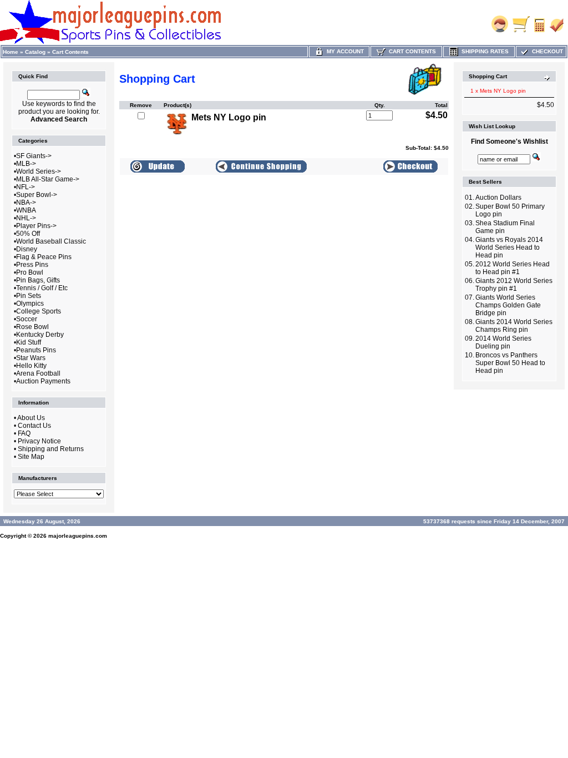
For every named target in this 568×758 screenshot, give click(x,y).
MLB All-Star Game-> (47, 179)
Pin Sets (28, 296)
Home (10, 52)
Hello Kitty (31, 366)
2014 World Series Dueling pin (503, 342)
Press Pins (32, 265)
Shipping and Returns (51, 449)
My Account (343, 51)
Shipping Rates (483, 51)
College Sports (38, 311)
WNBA (26, 210)
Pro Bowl (29, 272)
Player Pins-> (36, 226)
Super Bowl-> (36, 195)
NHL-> (26, 218)
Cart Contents (70, 52)
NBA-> (26, 202)
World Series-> (38, 171)
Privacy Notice (39, 441)
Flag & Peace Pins (44, 257)
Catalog (35, 52)
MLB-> (26, 164)
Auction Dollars (498, 197)
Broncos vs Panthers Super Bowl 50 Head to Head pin (510, 363)
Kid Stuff (28, 342)
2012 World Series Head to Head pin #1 (512, 268)
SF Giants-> (34, 156)
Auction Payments (43, 381)
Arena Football (38, 373)
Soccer (26, 319)
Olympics (30, 303)
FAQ (24, 433)
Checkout (546, 51)
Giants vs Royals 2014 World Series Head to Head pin (509, 247)
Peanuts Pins (36, 350)
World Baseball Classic (51, 241)
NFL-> (25, 187)
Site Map (31, 457)
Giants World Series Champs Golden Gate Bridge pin (508, 305)
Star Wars (30, 358)
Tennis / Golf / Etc (42, 288)
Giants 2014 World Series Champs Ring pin (513, 325)
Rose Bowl (32, 327)
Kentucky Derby (40, 334)
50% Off (28, 233)
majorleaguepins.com (77, 536)
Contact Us (34, 425)
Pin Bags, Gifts (38, 280)
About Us (31, 418)
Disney (26, 249)
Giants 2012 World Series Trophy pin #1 (513, 284)
